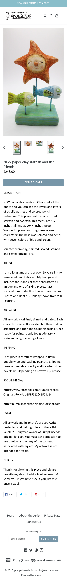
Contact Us (33, 522)
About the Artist (29, 515)
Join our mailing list (33, 532)
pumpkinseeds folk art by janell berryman (36, 570)
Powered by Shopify (32, 575)
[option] (16, 147)
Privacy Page (52, 515)
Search (11, 515)
